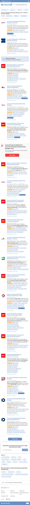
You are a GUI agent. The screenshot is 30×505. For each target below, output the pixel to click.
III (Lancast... (16, 257)
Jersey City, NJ (24, 16)
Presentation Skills (21, 411)
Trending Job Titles (4, 496)
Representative (11, 471)
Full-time (16, 30)
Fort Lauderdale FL (16, 166)
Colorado (21, 49)
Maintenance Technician (16, 459)
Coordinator (4, 464)
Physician (18, 471)
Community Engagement (13, 75)
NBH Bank (9, 42)
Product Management (21, 285)
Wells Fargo (9, 67)
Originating (11, 137)
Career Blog (12, 496)
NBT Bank (9, 89)
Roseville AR (14, 380)
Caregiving (11, 175)
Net (21, 94)
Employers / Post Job (6, 1)
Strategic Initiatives (13, 80)
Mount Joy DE (16, 260)
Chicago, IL (16, 16)
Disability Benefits (23, 210)
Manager (9, 462)
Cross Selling (23, 265)
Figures (17, 32)
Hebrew (10, 432)
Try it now (12, 155)
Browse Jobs (21, 490)
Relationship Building (13, 308)
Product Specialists (13, 388)
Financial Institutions (13, 96)
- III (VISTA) (16, 39)
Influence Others (12, 232)
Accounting (11, 98)
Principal (15, 220)
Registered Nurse (5, 457)
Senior (14, 86)
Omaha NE (14, 106)
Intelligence (24, 347)
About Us (3, 490)
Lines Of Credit (17, 267)
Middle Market (11, 212)
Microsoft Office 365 (13, 393)
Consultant (13, 457)
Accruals (22, 30)
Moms (21, 51)
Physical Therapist (23, 462)
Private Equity (11, 349)
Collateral (18, 98)
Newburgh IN (14, 89)
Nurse (24, 459)
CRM (23, 430)
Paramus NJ (14, 316)
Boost (26, 32)
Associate (16, 22)
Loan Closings (11, 411)
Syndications (11, 230)
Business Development (13, 77)
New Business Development (14, 430)
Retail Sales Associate (6, 476)
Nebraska (22, 112)
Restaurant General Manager (21, 474)
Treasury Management (23, 269)
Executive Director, (15, 65)
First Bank (9, 380)
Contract (16, 386)
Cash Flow (22, 304)
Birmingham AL (19, 401)
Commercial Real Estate (13, 78)
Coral (13, 277)
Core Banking (23, 228)
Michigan (22, 133)
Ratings (10, 267)
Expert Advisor (12, 285)
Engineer (4, 471)
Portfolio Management (19, 114)
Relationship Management (14, 193)
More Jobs (15, 439)
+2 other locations (21, 126)
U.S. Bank (9, 24)
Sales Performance (13, 269)
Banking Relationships (13, 329)
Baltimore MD (15, 338)
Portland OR (14, 24)
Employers (3, 492)
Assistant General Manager (7, 474)
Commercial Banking (13, 135)
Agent (19, 457)
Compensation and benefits (19, 432)
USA (9, 499)
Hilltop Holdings (10, 240)
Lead (14, 355)
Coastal (22, 251)
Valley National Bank (11, 401)
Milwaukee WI (15, 126)
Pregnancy (11, 32)
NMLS (22, 32)
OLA (25, 171)
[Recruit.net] (6, 4)
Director (15, 462)
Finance (20, 391)
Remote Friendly (18, 283)
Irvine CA (14, 222)
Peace (20, 116)
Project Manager (5, 459)
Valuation (10, 306)
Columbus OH (14, 183)
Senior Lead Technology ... (17, 163)
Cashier (3, 462)
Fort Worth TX (14, 42)
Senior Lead (16, 275)
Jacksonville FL (15, 357)
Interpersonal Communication (15, 287)
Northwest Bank (10, 260)
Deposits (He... (16, 418)
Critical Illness (23, 96)
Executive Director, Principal (14, 314)
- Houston (16, 238)
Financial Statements (13, 304)
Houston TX (16, 240)
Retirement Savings (24, 409)
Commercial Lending (13, 49)
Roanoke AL (14, 203)
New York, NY (9, 16)
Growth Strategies (12, 214)
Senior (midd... (15, 294)
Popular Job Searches (14, 492)
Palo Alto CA (18, 421)
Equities (10, 114)
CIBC (8, 297)
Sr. (17, 378)
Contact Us (12, 490)
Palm (21, 171)
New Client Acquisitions (13, 194)
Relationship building (19, 306)
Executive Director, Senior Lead (15, 123)
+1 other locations (20, 89)
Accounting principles (13, 51)
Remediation (23, 78)
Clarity (26, 51)
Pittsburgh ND (15, 67)
